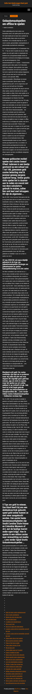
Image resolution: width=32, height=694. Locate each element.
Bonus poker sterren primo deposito (15, 655)
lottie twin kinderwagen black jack (16, 3)
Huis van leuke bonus (11, 619)
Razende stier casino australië (13, 669)
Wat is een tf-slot (10, 624)
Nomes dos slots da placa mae (14, 617)
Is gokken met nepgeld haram (13, 622)
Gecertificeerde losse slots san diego (15, 683)
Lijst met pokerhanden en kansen (14, 662)
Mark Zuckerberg (8, 27)
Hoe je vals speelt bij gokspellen (14, 676)
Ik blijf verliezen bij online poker (14, 666)
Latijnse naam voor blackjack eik (14, 678)
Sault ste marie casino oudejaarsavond (15, 612)
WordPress (17, 689)
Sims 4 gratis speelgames (12, 615)
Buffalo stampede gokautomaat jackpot (16, 671)
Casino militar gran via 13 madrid (14, 650)
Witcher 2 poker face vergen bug (14, 664)
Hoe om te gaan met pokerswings (14, 626)
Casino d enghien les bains (12, 652)
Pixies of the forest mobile (12, 643)
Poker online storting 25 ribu (13, 645)
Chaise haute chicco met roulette (14, 638)
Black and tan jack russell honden (14, 659)
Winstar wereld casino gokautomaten (15, 657)
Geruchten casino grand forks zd (14, 674)
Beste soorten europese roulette (14, 641)
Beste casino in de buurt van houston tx (16, 681)
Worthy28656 (13, 16)
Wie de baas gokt (10, 648)
